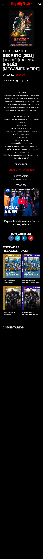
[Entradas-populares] (12, 266)
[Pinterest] (27, 81)
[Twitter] (17, 81)
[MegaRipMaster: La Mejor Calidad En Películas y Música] (21, 4)
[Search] (39, 4)
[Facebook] (11, 238)
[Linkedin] (24, 238)
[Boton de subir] (38, 554)
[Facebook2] (22, 81)
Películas (20, 75)
